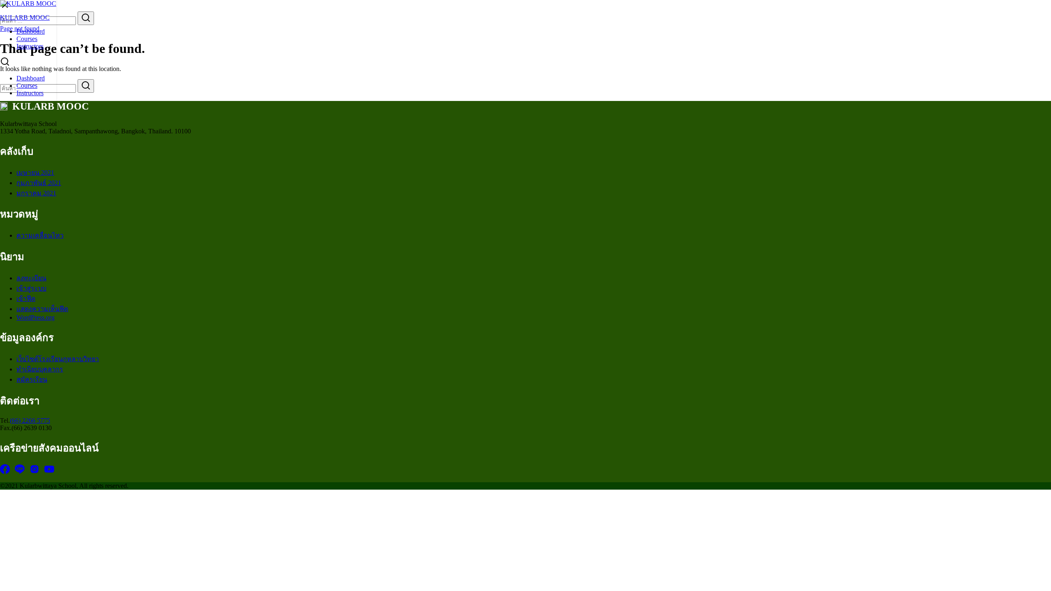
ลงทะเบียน (31, 278)
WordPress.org (35, 317)
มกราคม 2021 (36, 193)
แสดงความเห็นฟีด (42, 308)
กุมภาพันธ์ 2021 (38, 182)
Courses (26, 38)
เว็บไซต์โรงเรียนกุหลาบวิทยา (57, 358)
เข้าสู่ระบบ (31, 288)
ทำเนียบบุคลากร (39, 369)
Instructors (30, 46)
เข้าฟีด (25, 298)
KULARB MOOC (25, 17)
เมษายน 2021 (35, 172)
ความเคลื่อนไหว (40, 235)
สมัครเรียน (31, 379)
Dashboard (30, 31)
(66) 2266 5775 (30, 420)
